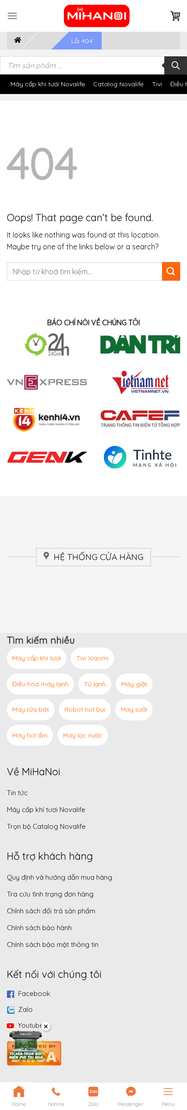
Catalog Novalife (118, 84)
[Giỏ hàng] (175, 16)
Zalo (25, 1009)
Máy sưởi (134, 709)
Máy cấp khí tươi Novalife (47, 84)
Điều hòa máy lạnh (40, 684)
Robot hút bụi (84, 709)
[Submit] (171, 271)
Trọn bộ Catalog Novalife (46, 826)
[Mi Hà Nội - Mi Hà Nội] (97, 16)
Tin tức (17, 792)
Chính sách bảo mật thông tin (52, 944)
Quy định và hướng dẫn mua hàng (59, 877)
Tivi (157, 84)
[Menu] (12, 16)
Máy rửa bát (30, 709)
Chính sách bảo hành (39, 927)
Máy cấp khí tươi (36, 658)
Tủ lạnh (95, 684)
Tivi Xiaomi (92, 658)
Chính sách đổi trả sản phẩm (51, 911)
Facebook (34, 993)
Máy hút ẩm (30, 735)
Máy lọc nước (83, 735)
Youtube (31, 1025)
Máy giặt (134, 684)
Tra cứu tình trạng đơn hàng (50, 894)
